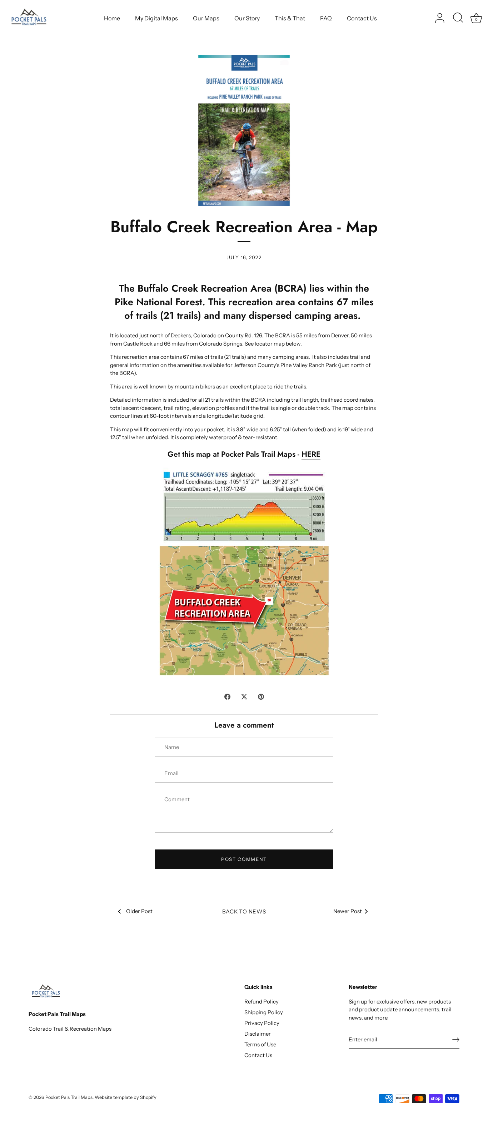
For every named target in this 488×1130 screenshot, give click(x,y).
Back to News (244, 911)
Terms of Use (260, 1044)
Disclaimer (257, 1033)
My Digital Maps (156, 18)
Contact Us (362, 18)
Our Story (247, 18)
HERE (311, 454)
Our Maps (206, 18)
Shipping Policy (263, 1012)
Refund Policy (261, 1001)
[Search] (458, 18)
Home (112, 18)
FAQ (326, 18)
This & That (290, 18)
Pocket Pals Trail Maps (69, 1097)
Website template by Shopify (125, 1097)
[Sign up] (455, 1039)
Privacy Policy (261, 1023)
